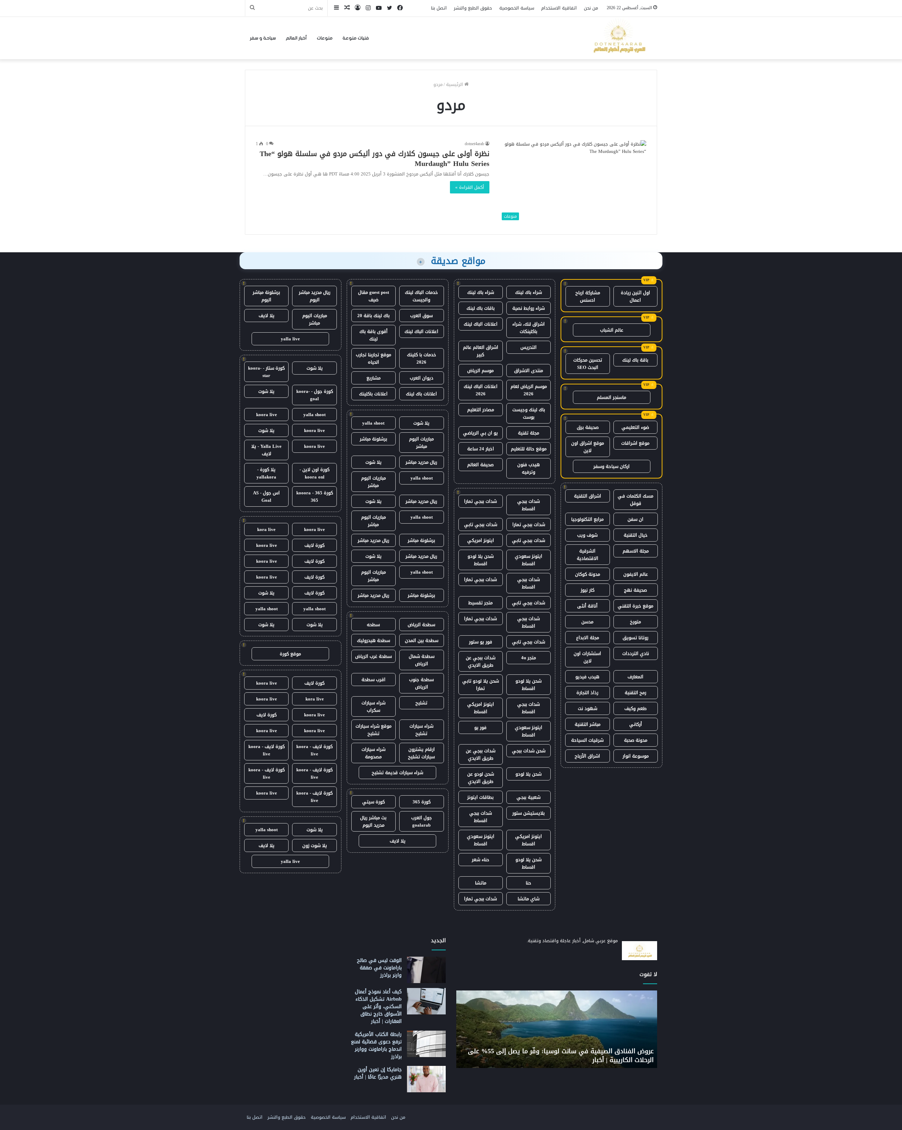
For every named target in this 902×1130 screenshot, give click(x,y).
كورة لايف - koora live (314, 750)
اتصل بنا (439, 8)
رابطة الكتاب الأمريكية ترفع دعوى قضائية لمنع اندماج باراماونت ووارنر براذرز (376, 1045)
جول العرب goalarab (421, 821)
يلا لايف (398, 840)
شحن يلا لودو (528, 774)
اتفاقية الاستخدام (559, 8)
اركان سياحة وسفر (611, 466)
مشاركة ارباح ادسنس (587, 296)
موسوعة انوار (636, 756)
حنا (528, 882)
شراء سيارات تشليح (421, 730)
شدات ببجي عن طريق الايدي (480, 661)
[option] (553, 1029)
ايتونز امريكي (480, 540)
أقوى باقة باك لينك (373, 335)
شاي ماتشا (528, 898)
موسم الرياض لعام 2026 (529, 390)
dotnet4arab (474, 144)
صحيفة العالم (480, 464)
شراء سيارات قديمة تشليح (397, 772)
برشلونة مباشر (373, 438)
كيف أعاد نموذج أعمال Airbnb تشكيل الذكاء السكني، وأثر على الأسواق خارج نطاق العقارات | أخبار (378, 1006)
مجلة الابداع (587, 637)
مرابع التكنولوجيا (587, 519)
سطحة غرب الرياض (373, 656)
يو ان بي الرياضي (480, 432)
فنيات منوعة (355, 38)
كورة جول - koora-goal (314, 395)
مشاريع (373, 377)
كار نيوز (587, 590)
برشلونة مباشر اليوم (266, 296)
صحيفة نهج (635, 590)
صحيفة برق (588, 427)
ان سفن (635, 519)
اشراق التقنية (587, 496)
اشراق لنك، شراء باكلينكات (528, 328)
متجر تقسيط (480, 602)
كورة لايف (314, 545)
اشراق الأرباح (587, 756)
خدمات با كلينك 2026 (421, 358)
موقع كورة (290, 653)
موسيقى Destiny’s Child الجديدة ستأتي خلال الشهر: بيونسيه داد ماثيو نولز (559, 1055)
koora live (266, 414)
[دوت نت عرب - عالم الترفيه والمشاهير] (618, 38)
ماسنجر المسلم (611, 397)
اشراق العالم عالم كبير (480, 351)
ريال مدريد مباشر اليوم (314, 296)
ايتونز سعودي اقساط (528, 560)
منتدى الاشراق (528, 370)
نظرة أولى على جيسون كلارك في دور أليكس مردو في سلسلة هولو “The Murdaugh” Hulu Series (374, 158)
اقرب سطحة (373, 679)
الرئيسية (455, 84)
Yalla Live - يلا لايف (266, 450)
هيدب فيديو (587, 676)
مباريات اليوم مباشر (421, 442)
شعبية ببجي (528, 797)
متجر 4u (528, 657)
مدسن (587, 621)
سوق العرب (421, 315)
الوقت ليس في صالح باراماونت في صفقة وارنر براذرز (379, 968)
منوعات (325, 38)
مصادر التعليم (480, 409)
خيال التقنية (636, 535)
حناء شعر (480, 859)
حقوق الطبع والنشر (473, 8)
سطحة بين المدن (421, 640)
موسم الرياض (480, 370)
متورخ (635, 621)
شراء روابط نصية (528, 308)
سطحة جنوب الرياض (421, 683)
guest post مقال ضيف (373, 296)
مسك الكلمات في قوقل (635, 500)
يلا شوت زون (314, 845)
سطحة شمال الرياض (421, 660)
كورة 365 (422, 801)
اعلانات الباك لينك (481, 324)
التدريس (528, 347)
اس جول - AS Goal (266, 496)
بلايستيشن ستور (528, 813)
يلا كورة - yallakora (266, 473)
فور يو (480, 727)
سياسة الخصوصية (516, 8)
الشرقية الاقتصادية (587, 555)
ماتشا (480, 882)
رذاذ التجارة (587, 692)
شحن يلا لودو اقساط (481, 560)
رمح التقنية (635, 692)
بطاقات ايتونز (480, 797)
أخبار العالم (296, 38)
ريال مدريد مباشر (421, 462)
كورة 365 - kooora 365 (314, 496)
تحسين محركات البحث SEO (587, 364)
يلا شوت (421, 423)
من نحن (591, 8)
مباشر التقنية (587, 724)
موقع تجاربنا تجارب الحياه (373, 358)
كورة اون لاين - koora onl (314, 473)
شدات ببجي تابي (480, 524)
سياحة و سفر (263, 38)
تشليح (421, 702)
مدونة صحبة (635, 740)
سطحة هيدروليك (373, 640)
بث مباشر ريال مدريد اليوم (373, 821)
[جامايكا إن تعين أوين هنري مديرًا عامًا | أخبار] (426, 1079)
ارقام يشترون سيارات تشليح (421, 753)
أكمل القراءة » (469, 187)
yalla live (290, 338)
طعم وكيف (635, 708)
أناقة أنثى (587, 605)
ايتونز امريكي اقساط (480, 708)
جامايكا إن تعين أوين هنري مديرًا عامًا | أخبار (378, 1073)
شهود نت (587, 708)
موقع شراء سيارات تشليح (373, 730)
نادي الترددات (635, 653)
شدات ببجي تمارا (480, 501)
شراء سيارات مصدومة (373, 753)
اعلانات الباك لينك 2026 (481, 390)
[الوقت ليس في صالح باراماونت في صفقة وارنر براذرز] (426, 970)
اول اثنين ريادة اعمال (635, 296)
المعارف (635, 676)
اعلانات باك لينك (421, 393)
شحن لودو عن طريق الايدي (480, 778)
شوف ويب (587, 535)
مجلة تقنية (528, 432)
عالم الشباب (611, 330)
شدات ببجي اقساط (528, 505)
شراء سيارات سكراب (373, 706)
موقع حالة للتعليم (528, 448)
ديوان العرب (421, 377)
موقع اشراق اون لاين (587, 447)
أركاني (635, 724)
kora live (266, 529)
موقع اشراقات (635, 443)
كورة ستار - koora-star (266, 372)
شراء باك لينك (528, 292)
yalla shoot (373, 423)
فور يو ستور (480, 641)
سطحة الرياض (421, 624)
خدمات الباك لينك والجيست (421, 296)
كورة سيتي (373, 801)
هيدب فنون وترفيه (528, 468)
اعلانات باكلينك (373, 393)
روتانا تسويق (635, 637)
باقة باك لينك (635, 360)
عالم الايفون (635, 574)
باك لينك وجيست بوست (528, 413)
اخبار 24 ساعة (480, 448)
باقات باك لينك (481, 308)
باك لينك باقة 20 (373, 315)
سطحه (373, 624)
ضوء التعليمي (635, 427)
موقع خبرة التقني (635, 605)
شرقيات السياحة (587, 740)
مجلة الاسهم (636, 551)
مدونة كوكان (587, 574)
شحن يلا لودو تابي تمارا (480, 685)
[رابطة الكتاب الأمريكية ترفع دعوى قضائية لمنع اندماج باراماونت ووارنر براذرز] (426, 1044)
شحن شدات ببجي (528, 750)
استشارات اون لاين (587, 657)
